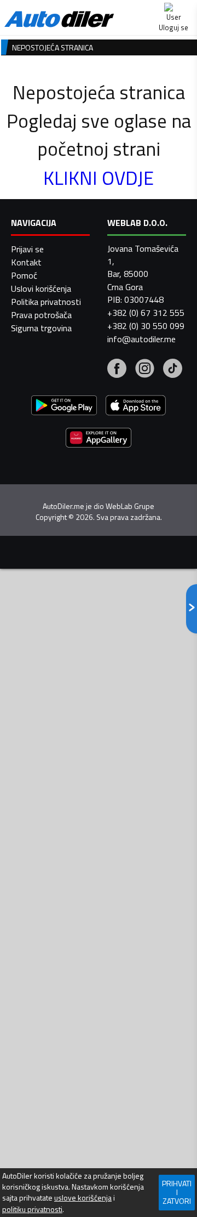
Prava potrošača (41, 314)
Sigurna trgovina (41, 328)
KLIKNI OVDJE (98, 178)
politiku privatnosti (32, 1209)
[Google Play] (64, 406)
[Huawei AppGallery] (98, 439)
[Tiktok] (172, 370)
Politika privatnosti (46, 301)
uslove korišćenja (83, 1197)
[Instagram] (144, 370)
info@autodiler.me (141, 339)
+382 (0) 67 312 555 (145, 312)
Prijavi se (27, 249)
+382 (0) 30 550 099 (145, 325)
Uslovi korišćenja (41, 288)
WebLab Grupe (130, 506)
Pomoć (24, 275)
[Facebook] (116, 370)
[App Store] (136, 406)
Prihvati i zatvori (177, 1192)
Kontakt (26, 262)
